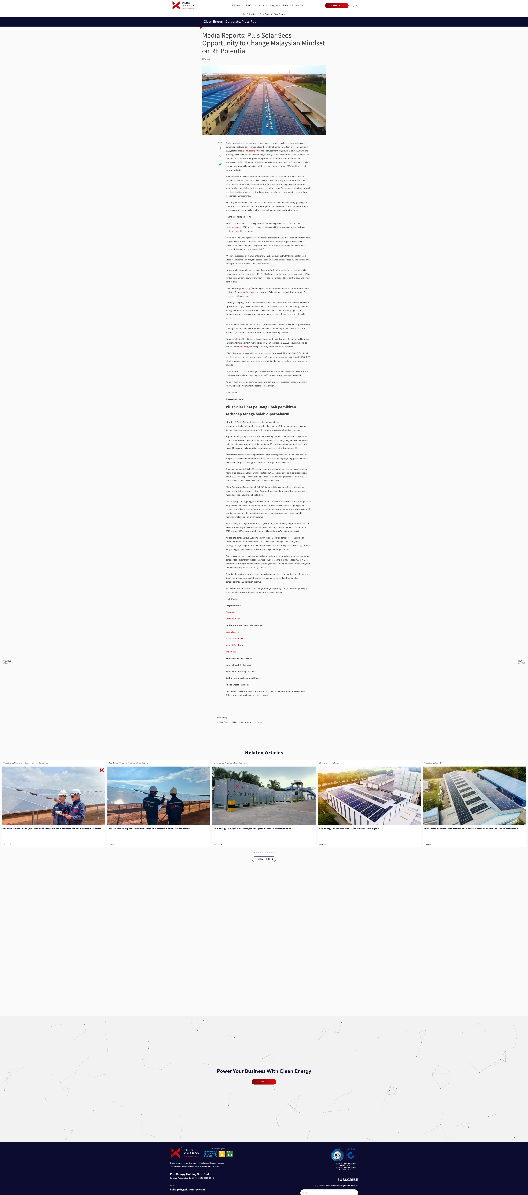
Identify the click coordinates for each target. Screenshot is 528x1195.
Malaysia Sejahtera (234, 645)
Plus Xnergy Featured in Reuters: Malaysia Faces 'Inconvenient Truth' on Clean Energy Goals (471, 828)
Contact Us (337, 5)
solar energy (243, 346)
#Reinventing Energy (253, 722)
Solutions (236, 5)
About (262, 5)
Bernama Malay (233, 618)
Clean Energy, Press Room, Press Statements (230, 763)
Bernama (230, 612)
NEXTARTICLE (521, 662)
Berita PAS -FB (232, 631)
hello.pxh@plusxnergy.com (187, 1189)
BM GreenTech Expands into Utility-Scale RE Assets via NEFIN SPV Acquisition (149, 828)
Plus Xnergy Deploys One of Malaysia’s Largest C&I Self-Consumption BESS (252, 828)
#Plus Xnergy (237, 722)
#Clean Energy (223, 722)
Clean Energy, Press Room (329, 763)
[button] (254, 852)
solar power (254, 150)
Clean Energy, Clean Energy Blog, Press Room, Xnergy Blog (25, 763)
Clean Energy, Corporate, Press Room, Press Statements (129, 763)
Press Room (265, 14)
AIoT (296, 353)
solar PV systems (248, 292)
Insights (274, 5)
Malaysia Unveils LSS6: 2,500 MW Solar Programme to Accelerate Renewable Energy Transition (52, 828)
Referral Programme (293, 5)
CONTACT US (264, 1082)
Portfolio (250, 5)
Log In (354, 5)
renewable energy (234, 227)
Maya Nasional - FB (235, 638)
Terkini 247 (231, 651)
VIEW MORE (264, 859)
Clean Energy (279, 14)
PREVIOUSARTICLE (7, 662)
